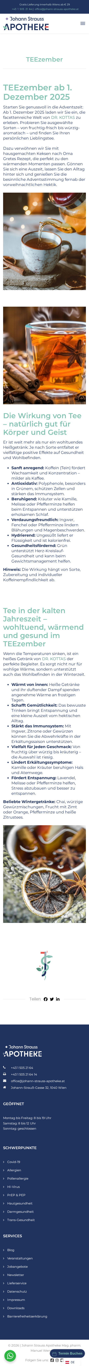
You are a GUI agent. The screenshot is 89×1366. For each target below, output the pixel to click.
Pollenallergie (17, 1178)
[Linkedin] (58, 999)
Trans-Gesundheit (21, 1220)
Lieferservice (16, 1283)
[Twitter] (52, 999)
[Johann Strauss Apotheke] (26, 23)
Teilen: (35, 999)
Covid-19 (13, 1162)
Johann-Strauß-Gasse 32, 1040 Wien (38, 1088)
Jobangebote (17, 1267)
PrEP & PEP (16, 1195)
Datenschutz (17, 1291)
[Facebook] (46, 999)
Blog (10, 1250)
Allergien (14, 1170)
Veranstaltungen (20, 1258)
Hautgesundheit (19, 1203)
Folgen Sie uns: (36, 1360)
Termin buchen (70, 1353)
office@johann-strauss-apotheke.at (57, 9)
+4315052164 (22, 9)
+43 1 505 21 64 (22, 1068)
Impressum (16, 1300)
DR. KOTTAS (63, 117)
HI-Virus (13, 1187)
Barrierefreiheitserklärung (27, 1316)
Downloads (15, 1308)
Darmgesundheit (20, 1212)
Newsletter (15, 1275)
